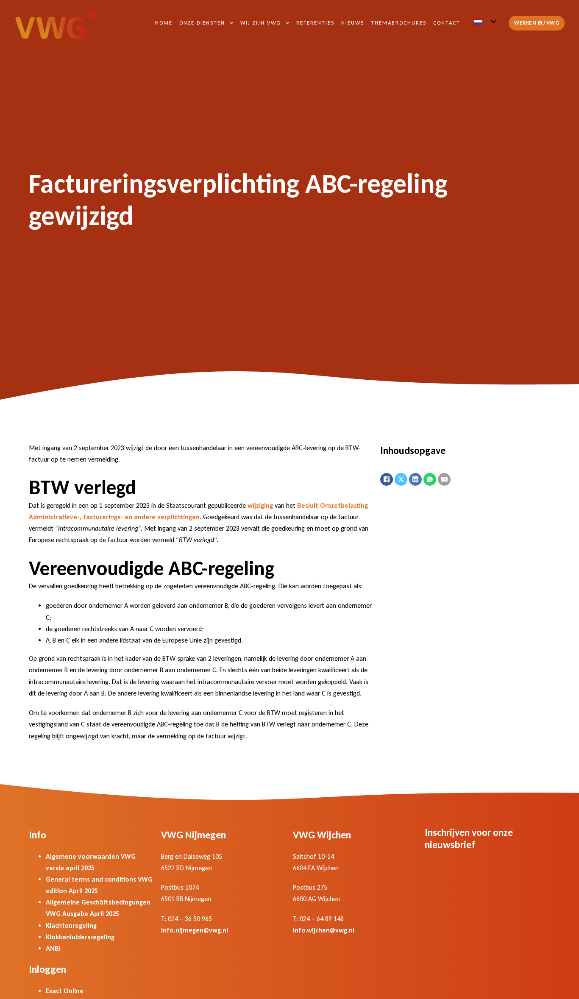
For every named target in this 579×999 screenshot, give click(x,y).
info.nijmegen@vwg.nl (194, 930)
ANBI (53, 948)
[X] (401, 479)
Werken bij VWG (536, 22)
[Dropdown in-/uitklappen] (231, 23)
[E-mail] (444, 479)
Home (164, 22)
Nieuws (352, 22)
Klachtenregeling (71, 925)
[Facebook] (386, 479)
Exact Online (65, 991)
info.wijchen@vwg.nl (323, 930)
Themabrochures (398, 22)
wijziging (260, 505)
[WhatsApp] (429, 479)
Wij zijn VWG (260, 22)
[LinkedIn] (415, 479)
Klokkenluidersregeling (80, 937)
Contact (446, 22)
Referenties (315, 22)
